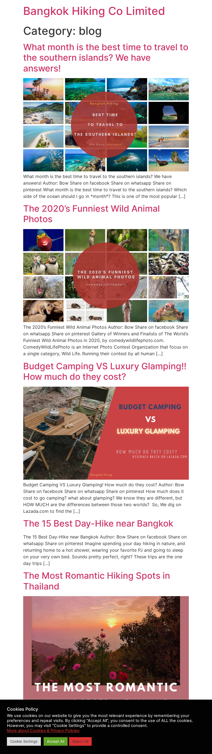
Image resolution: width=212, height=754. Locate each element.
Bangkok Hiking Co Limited (94, 11)
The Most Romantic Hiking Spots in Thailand (96, 580)
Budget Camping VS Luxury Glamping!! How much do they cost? (104, 371)
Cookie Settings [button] (24, 741)
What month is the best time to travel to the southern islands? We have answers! (105, 58)
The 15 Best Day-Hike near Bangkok (98, 523)
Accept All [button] (55, 741)
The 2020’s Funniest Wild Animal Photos (91, 213)
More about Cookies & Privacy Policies (43, 730)
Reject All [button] (80, 741)
